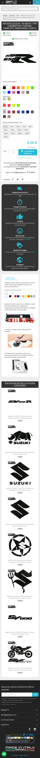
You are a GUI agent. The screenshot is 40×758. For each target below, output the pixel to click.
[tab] (10, 278)
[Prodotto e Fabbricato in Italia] (20, 750)
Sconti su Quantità (24, 158)
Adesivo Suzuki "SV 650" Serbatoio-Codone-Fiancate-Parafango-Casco (20, 633)
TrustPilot (27, 240)
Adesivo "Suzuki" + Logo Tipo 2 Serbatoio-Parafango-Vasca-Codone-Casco (20, 489)
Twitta (18, 179)
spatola (32, 252)
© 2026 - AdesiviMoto (20, 755)
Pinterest (22, 179)
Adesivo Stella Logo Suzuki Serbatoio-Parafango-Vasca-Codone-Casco (20, 561)
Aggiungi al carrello (27, 152)
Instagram (35, 729)
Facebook (29, 729)
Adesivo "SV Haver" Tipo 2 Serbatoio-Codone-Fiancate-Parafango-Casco (20, 669)
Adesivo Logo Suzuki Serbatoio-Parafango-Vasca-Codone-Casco (20, 525)
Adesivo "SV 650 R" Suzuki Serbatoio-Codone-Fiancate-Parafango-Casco (20, 417)
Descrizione (10, 278)
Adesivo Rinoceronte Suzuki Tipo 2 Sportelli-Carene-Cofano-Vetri (20, 453)
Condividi (13, 179)
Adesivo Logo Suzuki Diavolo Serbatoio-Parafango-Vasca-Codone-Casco (20, 597)
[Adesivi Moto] (11, 2)
